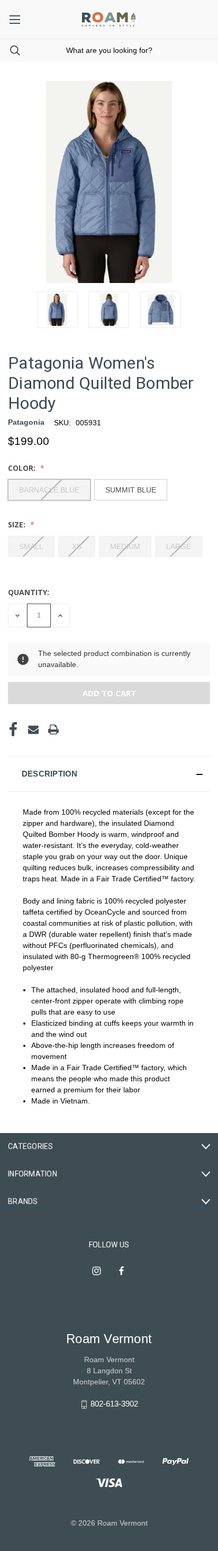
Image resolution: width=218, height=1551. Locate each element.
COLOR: (23, 468)
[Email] (33, 729)
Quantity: (28, 592)
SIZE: (18, 524)
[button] (109, 774)
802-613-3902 (114, 1403)
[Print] (53, 729)
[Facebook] (13, 729)
